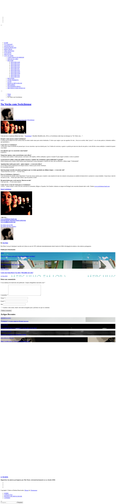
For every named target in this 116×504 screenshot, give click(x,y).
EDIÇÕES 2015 (15, 77)
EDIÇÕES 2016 (15, 75)
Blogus (27, 490)
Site (2, 304)
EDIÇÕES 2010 (15, 70)
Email (3, 301)
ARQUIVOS (7, 54)
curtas (2, 100)
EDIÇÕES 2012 (15, 67)
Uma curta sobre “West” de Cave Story (12, 264)
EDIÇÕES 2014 (15, 64)
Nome (3, 298)
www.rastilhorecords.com (8, 222)
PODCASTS (7, 52)
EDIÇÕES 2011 (15, 69)
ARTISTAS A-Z (8, 46)
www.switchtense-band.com (102, 186)
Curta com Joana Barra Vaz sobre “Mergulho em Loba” (17, 272)
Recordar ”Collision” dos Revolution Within (13, 334)
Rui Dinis (18, 120)
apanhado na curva (6, 318)
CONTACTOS (8, 494)
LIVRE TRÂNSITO (13, 80)
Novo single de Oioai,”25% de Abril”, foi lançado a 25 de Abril (19, 328)
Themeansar (34, 490)
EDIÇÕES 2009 (15, 72)
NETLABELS (11, 85)
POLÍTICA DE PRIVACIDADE (13, 496)
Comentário (4, 295)
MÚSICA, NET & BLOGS (14, 83)
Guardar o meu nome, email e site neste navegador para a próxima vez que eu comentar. (26, 307)
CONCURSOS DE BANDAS (15, 57)
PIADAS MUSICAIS (10, 48)
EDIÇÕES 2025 (15, 62)
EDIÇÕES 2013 (15, 65)
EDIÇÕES (10, 60)
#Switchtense (30, 120)
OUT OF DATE (8, 56)
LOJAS (9, 81)
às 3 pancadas (4, 324)
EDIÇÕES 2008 (15, 73)
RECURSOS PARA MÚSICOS (16, 88)
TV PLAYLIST (8, 44)
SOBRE (6, 493)
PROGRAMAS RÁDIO (14, 86)
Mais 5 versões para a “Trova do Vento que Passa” (15, 341)
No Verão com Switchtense (16, 104)
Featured (6, 261)
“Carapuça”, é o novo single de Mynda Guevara (14, 321)
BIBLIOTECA (8, 49)
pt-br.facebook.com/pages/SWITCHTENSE (13, 220)
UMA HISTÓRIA (9, 51)
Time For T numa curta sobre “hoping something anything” (18, 256)
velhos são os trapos (6, 331)
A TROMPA (25, 6)
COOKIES (7, 498)
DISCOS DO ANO (12, 59)
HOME (6, 43)
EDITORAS (10, 78)
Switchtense (28, 136)
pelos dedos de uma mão (7, 338)
